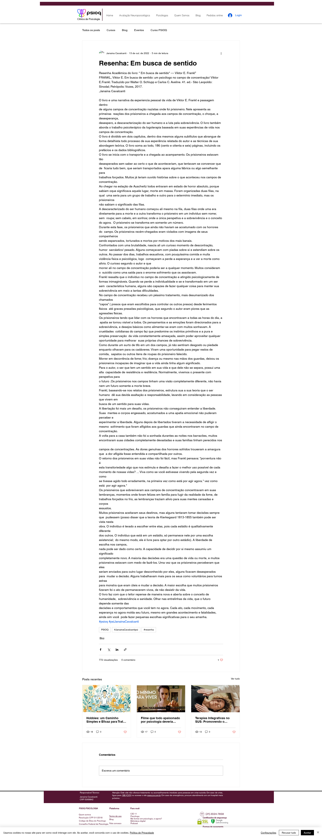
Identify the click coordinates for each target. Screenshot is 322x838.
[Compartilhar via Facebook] (100, 649)
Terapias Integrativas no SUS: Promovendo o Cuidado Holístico (212, 719)
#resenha (149, 629)
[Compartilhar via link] (125, 649)
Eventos (139, 30)
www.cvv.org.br (154, 795)
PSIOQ (105, 629)
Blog (124, 30)
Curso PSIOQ (159, 30)
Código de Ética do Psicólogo (92, 821)
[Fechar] (318, 832)
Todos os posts (91, 30)
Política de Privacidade (142, 832)
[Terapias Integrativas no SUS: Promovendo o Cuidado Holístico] (215, 698)
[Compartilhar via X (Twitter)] (108, 649)
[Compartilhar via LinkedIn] (117, 649)
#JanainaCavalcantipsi (126, 629)
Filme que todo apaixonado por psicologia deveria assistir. (160, 719)
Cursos (111, 30)
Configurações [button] (268, 832)
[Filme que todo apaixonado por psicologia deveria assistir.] (161, 698)
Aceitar (307, 832)
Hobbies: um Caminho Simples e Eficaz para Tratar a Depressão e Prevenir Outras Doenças (106, 719)
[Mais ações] (221, 53)
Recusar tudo (289, 832)
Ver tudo (235, 678)
